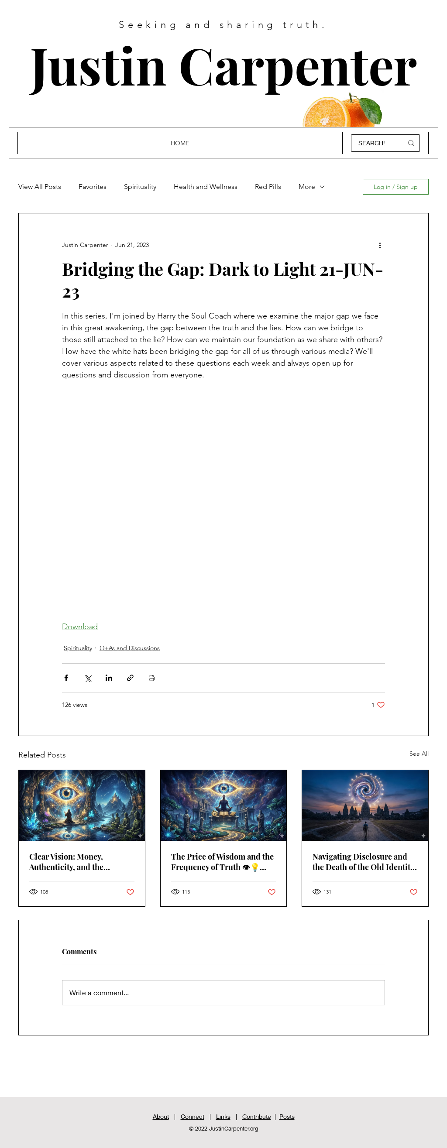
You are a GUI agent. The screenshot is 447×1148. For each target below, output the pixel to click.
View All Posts (39, 186)
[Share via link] (130, 678)
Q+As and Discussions (130, 648)
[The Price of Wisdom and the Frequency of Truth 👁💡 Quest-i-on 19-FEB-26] (224, 805)
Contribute (256, 1116)
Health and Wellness (205, 186)
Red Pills (268, 186)
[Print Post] (152, 678)
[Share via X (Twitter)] (87, 678)
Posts (287, 1116)
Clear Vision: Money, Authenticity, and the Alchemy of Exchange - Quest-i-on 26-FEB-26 (70, 861)
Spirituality (140, 186)
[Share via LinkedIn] (109, 678)
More (307, 186)
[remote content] (223, 501)
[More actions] (380, 245)
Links (223, 1116)
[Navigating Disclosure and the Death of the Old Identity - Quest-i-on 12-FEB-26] (365, 805)
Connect (192, 1116)
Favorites (93, 186)
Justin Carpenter (223, 64)
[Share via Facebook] (66, 678)
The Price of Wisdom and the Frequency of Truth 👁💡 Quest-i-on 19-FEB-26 (222, 863)
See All (419, 753)
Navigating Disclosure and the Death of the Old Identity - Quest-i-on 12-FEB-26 (363, 861)
